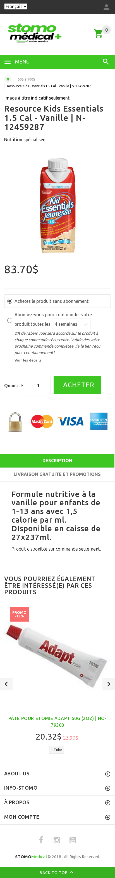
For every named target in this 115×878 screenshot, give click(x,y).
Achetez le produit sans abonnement (51, 301)
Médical (31, 856)
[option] (57, 206)
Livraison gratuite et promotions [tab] (57, 474)
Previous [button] (6, 684)
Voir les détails (28, 360)
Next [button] (108, 684)
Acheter (77, 385)
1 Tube (56, 750)
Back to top (54, 872)
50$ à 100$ (26, 79)
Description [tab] (57, 460)
